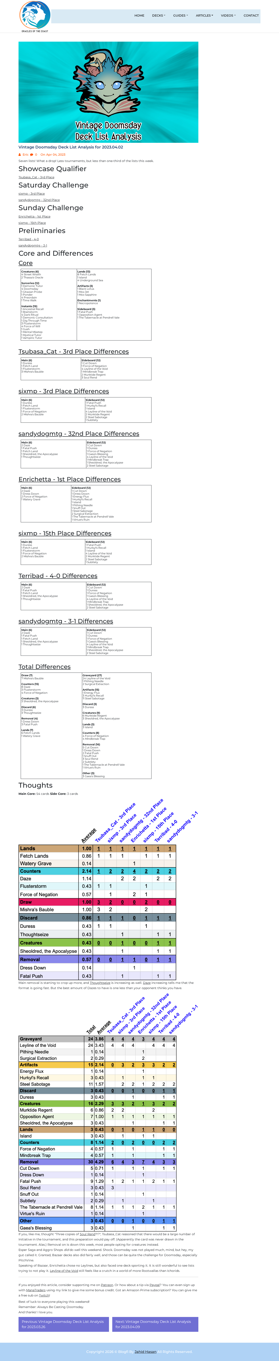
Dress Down (31, 493)
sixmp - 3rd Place (32, 194)
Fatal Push (86, 311)
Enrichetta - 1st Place (34, 216)
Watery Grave (31, 499)
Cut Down (90, 363)
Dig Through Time (35, 320)
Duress (27, 363)
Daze (27, 445)
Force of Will (32, 326)
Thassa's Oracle (33, 277)
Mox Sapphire (88, 294)
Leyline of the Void (96, 368)
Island (83, 277)
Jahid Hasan (146, 1352)
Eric (25, 155)
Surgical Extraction (86, 513)
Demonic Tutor (33, 286)
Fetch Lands (88, 274)
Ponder (28, 294)
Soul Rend (90, 377)
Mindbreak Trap (93, 371)
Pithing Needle (83, 505)
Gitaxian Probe (32, 291)
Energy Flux (81, 496)
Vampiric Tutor (32, 337)
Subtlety (92, 420)
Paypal (155, 1285)
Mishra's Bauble (34, 371)
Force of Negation (95, 366)
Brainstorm (30, 311)
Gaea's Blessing (98, 454)
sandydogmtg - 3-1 (33, 245)
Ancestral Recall (33, 309)
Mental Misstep (33, 332)
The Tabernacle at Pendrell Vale (99, 317)
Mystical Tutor (32, 335)
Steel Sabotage (97, 417)
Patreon (107, 1285)
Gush (26, 329)
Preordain (30, 297)
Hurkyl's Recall (96, 405)
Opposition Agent (90, 314)
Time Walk (29, 300)
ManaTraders (36, 1290)
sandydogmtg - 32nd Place (39, 200)
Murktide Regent (95, 374)
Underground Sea (91, 280)
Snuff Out (79, 508)
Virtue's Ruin (81, 519)
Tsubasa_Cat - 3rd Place (36, 177)
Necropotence (88, 303)
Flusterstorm (32, 323)
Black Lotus (86, 288)
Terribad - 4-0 (29, 239)
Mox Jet (84, 291)
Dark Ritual (31, 314)
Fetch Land (30, 366)
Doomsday (31, 288)
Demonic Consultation (38, 317)
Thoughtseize (32, 456)
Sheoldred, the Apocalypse (40, 454)
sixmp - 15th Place (32, 223)
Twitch (44, 1295)
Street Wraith (32, 274)
